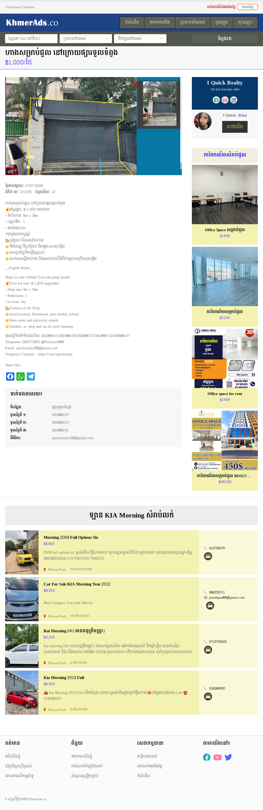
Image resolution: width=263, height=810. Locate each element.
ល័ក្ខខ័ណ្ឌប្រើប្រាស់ (18, 766)
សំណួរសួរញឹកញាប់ (85, 776)
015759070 (217, 548)
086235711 (217, 592)
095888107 (60, 422)
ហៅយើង (235, 126)
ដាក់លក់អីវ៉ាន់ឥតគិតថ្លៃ (221, 7)
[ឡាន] (208, 556)
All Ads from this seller (225, 89)
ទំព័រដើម (143, 776)
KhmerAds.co (37, 799)
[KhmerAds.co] (44, 22)
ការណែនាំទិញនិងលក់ (86, 766)
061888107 (60, 415)
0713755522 (218, 642)
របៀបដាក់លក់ (147, 756)
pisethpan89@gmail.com (227, 598)
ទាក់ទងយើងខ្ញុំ (81, 756)
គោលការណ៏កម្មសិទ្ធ (19, 776)
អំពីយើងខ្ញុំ (12, 756)
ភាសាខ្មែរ (247, 7)
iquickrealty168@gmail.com (72, 438)
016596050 (217, 688)
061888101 (60, 430)
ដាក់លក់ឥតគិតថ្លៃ (149, 766)
